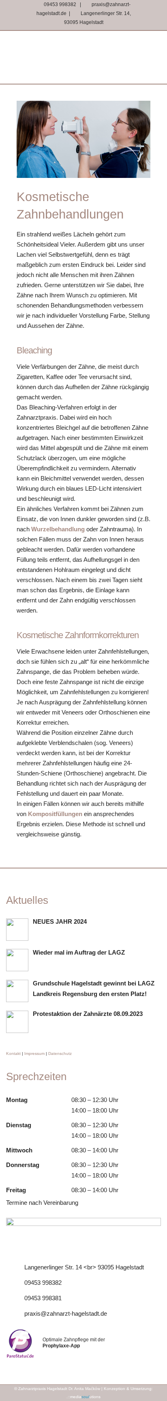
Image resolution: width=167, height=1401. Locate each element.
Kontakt (13, 1053)
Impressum (34, 1053)
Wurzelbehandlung (58, 529)
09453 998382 (59, 4)
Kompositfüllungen (55, 813)
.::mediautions (83, 1397)
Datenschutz (60, 1053)
